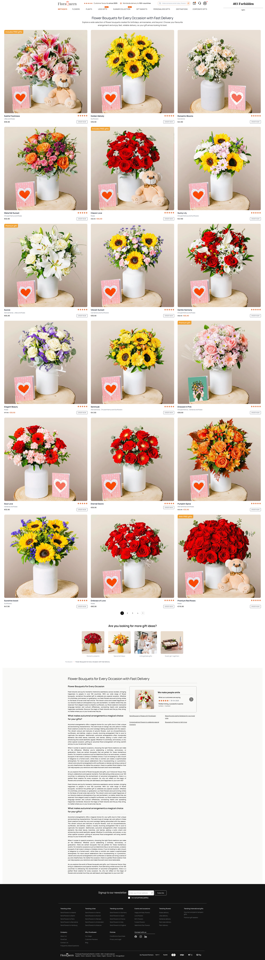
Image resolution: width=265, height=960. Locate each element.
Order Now (82, 122)
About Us (63, 936)
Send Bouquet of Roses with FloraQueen (142, 716)
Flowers (76, 9)
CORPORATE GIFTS (200, 9)
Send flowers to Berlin (67, 916)
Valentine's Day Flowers (142, 925)
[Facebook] (137, 936)
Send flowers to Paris (67, 919)
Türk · (114, 956)
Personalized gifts (161, 9)
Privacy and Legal (115, 939)
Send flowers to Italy (116, 922)
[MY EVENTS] (194, 3)
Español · (77, 956)
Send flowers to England (118, 925)
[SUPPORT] (199, 3)
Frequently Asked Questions (69, 946)
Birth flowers (139, 919)
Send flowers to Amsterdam (94, 922)
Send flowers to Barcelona (69, 922)
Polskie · (99, 956)
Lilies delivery (163, 916)
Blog (86, 943)
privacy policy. (143, 897)
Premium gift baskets (191, 917)
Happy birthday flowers (142, 912)
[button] (191, 699)
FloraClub (63, 939)
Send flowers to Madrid (68, 912)
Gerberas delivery (165, 919)
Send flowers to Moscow (93, 925)
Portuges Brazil (120, 956)
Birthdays (62, 9)
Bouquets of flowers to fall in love (176, 722)
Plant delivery (163, 925)
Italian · (94, 956)
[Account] (205, 3)
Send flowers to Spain (117, 916)
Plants (89, 9)
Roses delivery (164, 912)
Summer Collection (121, 9)
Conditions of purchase (117, 936)
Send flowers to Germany (118, 912)
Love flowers (139, 916)
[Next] (143, 613)
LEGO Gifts (102, 9)
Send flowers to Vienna (92, 912)
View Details (145, 704)
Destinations (182, 9)
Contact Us (64, 943)
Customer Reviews (91, 939)
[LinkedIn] (146, 936)
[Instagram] (142, 936)
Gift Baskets (141, 9)
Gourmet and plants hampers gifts (193, 913)
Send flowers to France (117, 919)
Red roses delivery (165, 922)
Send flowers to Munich (93, 916)
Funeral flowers (140, 922)
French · (83, 956)
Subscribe (160, 893)
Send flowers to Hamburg (68, 925)
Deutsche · (89, 956)
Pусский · (109, 956)
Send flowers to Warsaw (93, 919)
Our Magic (88, 936)
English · (104, 956)
